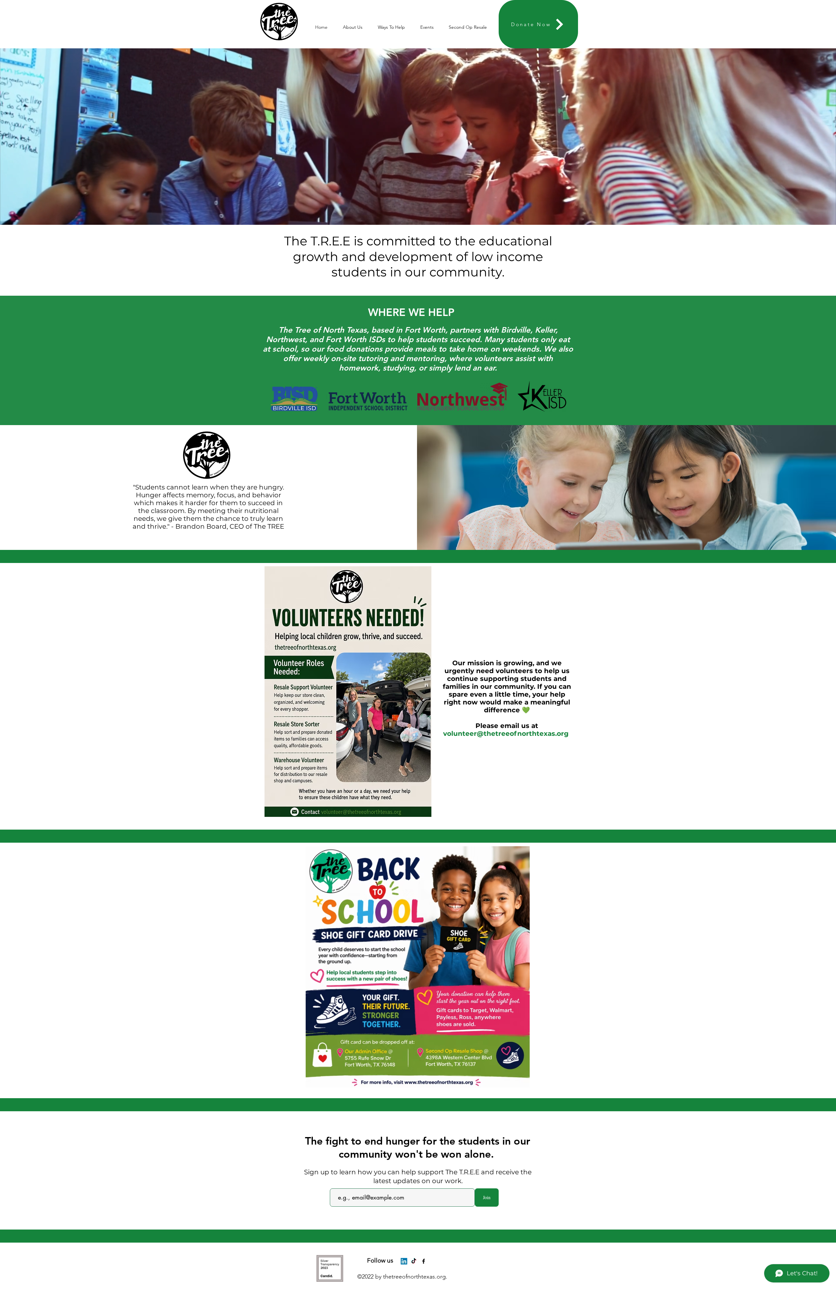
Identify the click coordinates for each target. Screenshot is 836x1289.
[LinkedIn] (404, 1261)
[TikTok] (413, 1261)
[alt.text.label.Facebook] (423, 1261)
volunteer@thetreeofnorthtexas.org (506, 733)
